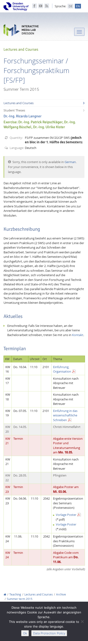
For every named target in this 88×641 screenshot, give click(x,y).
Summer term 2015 (19, 599)
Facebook (34, 6)
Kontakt (77, 335)
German (70, 162)
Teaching (15, 594)
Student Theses (14, 110)
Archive (61, 594)
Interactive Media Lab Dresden (21, 31)
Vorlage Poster (66, 515)
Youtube (40, 6)
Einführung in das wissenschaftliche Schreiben (65, 415)
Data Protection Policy (49, 633)
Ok (25, 633)
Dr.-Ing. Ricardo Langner (23, 116)
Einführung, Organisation (62, 369)
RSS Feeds (46, 6)
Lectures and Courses (19, 103)
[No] (82, 621)
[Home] (5, 594)
